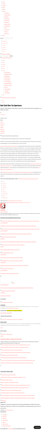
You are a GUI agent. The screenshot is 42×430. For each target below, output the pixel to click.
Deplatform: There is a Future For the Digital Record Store (12, 392)
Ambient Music (8, 14)
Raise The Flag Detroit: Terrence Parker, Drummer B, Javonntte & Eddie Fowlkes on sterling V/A (18, 241)
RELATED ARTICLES (5, 217)
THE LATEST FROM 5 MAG (6, 371)
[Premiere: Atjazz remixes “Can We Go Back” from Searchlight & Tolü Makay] (11, 260)
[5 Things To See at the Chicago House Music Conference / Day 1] (7, 374)
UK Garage (7, 33)
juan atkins (4, 191)
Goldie (3, 189)
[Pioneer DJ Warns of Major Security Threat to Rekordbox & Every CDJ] (15, 344)
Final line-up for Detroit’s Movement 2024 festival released (11, 257)
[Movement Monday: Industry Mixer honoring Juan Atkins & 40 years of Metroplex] (19, 229)
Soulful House (7, 26)
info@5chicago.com (9, 410)
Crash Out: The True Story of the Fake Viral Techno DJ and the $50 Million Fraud (16, 362)
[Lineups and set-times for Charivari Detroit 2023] (6, 268)
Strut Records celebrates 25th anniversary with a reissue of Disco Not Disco (17, 202)
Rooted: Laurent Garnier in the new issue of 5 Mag (9, 249)
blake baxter (4, 183)
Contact (4, 422)
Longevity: (2, 305)
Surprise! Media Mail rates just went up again (14, 200)
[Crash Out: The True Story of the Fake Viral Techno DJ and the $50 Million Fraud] (17, 360)
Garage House (7, 24)
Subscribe (4, 416)
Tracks (3, 3)
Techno (6, 31)
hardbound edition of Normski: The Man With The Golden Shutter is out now (17, 172)
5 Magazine (2, 114)
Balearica (6, 16)
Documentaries (4, 284)
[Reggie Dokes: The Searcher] (7, 290)
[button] (37, 427)
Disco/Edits (7, 20)
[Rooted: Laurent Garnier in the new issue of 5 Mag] (12, 244)
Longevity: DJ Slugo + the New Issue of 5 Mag (11, 339)
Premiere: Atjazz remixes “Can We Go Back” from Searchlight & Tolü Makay (14, 265)
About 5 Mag (4, 47)
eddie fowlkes (4, 187)
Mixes (3, 7)
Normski (3, 195)
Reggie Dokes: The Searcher (5, 295)
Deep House (7, 18)
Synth (6, 28)
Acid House (7, 13)
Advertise (4, 418)
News (3, 1)
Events (3, 9)
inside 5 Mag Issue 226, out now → (13, 308)
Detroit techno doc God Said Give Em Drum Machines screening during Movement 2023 (16, 287)
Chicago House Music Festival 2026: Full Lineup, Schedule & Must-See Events (15, 352)
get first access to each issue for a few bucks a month (28, 178)
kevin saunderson (5, 193)
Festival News (3, 222)
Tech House (7, 29)
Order (1, 327)
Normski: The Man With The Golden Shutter (9, 146)
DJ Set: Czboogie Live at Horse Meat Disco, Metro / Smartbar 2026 (13, 357)
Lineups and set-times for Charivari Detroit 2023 (9, 273)
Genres (3, 11)
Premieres (3, 262)
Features (4, 5)
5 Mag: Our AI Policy (6, 425)
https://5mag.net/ (4, 211)
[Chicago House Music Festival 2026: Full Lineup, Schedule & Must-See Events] (11, 350)
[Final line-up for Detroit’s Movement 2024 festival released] (6, 252)
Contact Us (3, 51)
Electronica (7, 22)
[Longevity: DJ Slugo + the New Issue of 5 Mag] (6, 334)
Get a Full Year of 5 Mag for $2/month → (14, 310)
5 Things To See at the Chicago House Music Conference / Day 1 (13, 377)
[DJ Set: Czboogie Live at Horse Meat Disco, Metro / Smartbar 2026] (9, 355)
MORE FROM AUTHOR (15, 217)
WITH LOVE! (3, 322)
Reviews (2, 238)
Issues (1, 246)
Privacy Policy (5, 424)
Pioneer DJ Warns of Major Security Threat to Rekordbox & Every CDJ (14, 347)
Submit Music (4, 49)
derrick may (4, 185)
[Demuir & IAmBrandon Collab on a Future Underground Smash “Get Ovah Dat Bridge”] (17, 395)
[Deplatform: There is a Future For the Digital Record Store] (10, 390)
